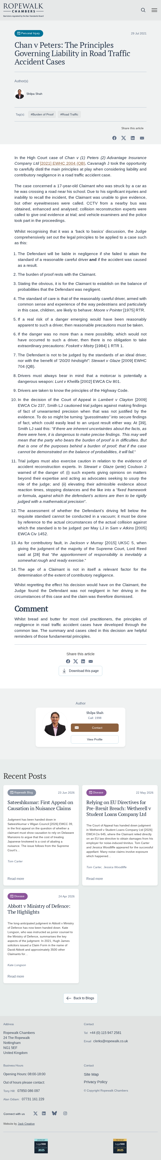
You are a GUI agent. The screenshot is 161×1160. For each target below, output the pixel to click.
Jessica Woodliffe (115, 867)
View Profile (95, 739)
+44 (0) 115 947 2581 (105, 1033)
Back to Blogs (84, 998)
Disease (98, 792)
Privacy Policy (95, 1082)
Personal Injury (30, 33)
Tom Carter (15, 861)
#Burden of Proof (42, 114)
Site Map (91, 1074)
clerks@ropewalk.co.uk (110, 1041)
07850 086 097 (28, 1091)
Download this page (84, 671)
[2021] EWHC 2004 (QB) (62, 163)
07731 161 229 (33, 1099)
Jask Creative (26, 1123)
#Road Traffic (69, 114)
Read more (16, 878)
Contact (97, 727)
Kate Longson (17, 965)
